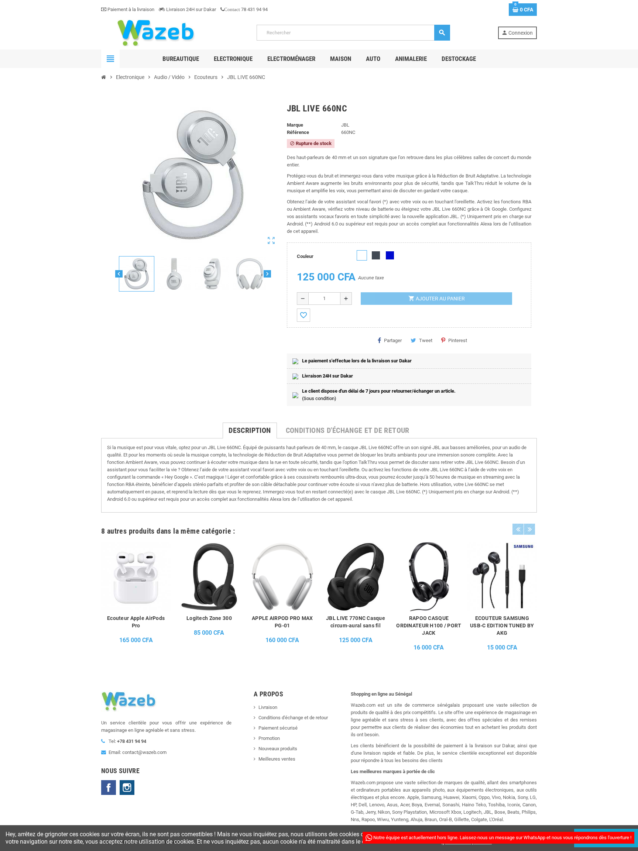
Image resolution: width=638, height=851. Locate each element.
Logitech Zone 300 (209, 618)
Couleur (305, 256)
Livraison (267, 707)
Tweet (425, 340)
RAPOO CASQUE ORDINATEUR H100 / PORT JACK (428, 625)
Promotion (269, 738)
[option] (135, 598)
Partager (393, 340)
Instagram (127, 787)
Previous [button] (518, 529)
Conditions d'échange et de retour (293, 717)
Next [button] (529, 529)
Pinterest (457, 340)
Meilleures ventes (276, 759)
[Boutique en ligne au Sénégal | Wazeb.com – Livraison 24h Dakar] (155, 32)
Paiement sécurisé (278, 728)
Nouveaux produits (277, 748)
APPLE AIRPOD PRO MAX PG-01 (282, 621)
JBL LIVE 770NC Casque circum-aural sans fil (355, 621)
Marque (295, 125)
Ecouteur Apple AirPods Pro (136, 621)
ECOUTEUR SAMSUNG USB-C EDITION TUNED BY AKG (502, 625)
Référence (298, 132)
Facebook (108, 787)
